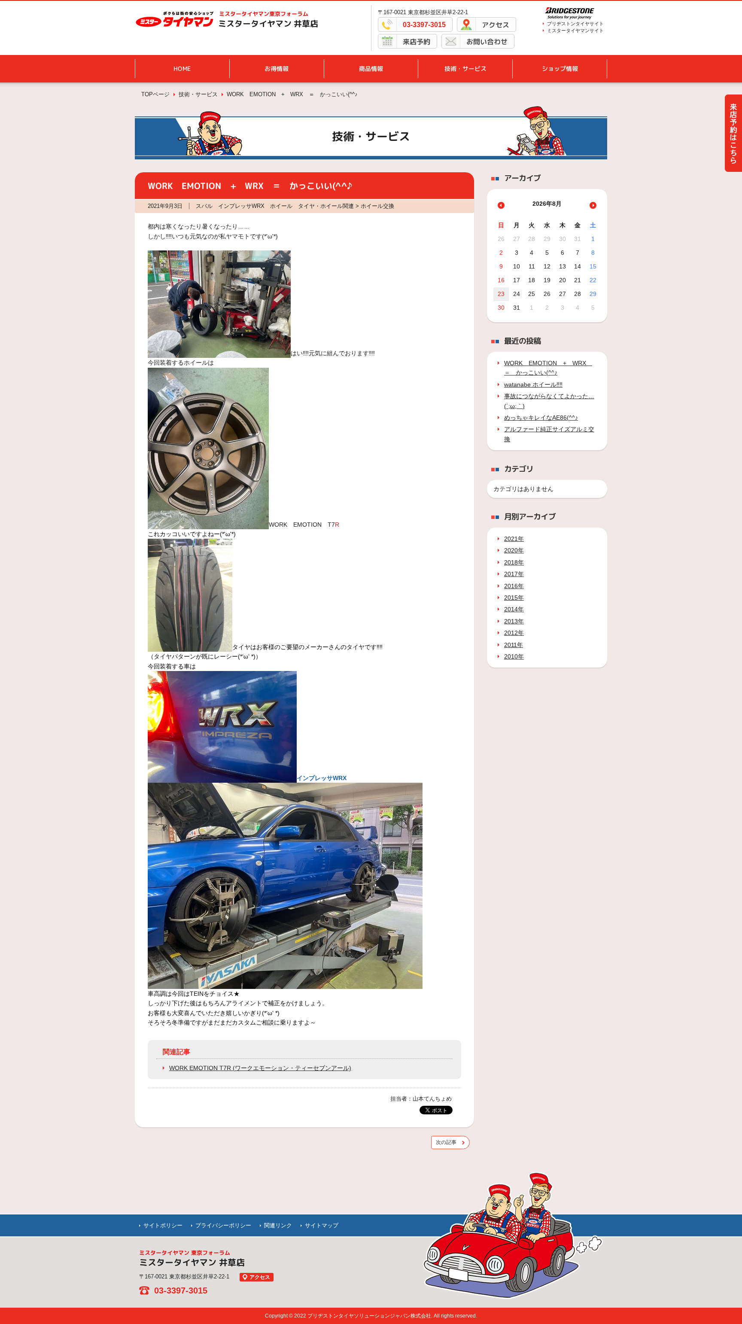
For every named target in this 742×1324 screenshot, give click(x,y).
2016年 (514, 586)
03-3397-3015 (424, 24)
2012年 (514, 632)
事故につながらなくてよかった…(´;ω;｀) (549, 401)
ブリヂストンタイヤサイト (575, 23)
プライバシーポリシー (223, 1225)
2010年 (514, 656)
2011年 (513, 644)
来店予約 (416, 41)
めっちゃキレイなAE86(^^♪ (541, 417)
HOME (182, 68)
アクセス (495, 25)
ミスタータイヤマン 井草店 (268, 23)
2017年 (514, 573)
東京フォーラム (263, 14)
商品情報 (371, 68)
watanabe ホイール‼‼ (533, 384)
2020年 (514, 550)
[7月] (501, 205)
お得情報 (277, 68)
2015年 (514, 597)
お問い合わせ (487, 41)
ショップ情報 (560, 68)
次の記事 (446, 1142)
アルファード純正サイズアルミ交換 (549, 434)
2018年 (514, 562)
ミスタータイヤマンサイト (575, 30)
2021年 (514, 538)
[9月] (593, 205)
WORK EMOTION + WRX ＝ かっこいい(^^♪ (548, 368)
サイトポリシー (162, 1225)
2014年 (514, 609)
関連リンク (278, 1225)
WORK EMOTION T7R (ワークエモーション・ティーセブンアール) (260, 1068)
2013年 (514, 621)
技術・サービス (465, 68)
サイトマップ (321, 1225)
